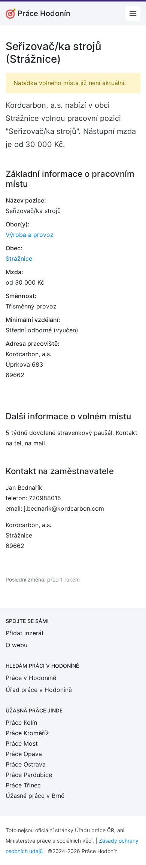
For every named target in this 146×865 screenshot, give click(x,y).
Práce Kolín (21, 722)
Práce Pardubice (29, 774)
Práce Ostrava (26, 764)
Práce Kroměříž (27, 733)
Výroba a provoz (30, 234)
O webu (16, 645)
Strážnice (19, 258)
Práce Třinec (23, 785)
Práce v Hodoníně (31, 677)
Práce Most (22, 743)
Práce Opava (24, 754)
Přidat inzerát (25, 633)
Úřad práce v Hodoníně (39, 689)
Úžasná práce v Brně (35, 795)
